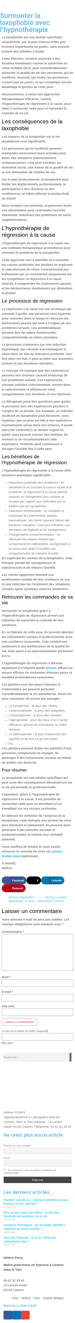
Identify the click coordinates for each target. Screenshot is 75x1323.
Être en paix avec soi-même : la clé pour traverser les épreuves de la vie (31, 1214)
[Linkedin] (16, 1315)
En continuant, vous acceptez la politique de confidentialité (29, 1171)
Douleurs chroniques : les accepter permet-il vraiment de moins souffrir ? (34, 1227)
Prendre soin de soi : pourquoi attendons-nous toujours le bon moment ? (35, 1202)
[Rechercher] (70, 1057)
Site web (8, 1006)
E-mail (7, 991)
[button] (3, 6)
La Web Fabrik (26, 1305)
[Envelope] (25, 1315)
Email (6, 1157)
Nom (6, 977)
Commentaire (13, 931)
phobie (51, 668)
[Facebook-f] (7, 1315)
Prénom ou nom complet (17, 1145)
